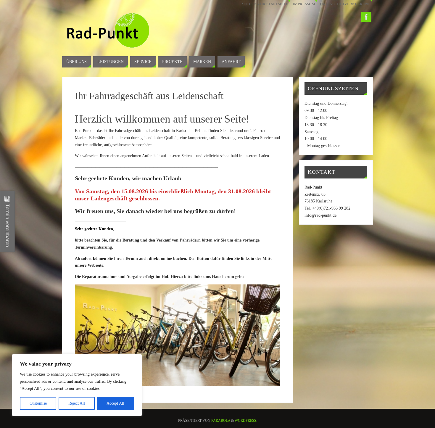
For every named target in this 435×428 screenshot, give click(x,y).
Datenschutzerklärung (345, 4)
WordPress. (246, 421)
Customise (38, 403)
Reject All (76, 403)
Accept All (115, 403)
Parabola (220, 421)
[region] (77, 385)
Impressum (304, 4)
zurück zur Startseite (264, 4)
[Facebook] (366, 17)
